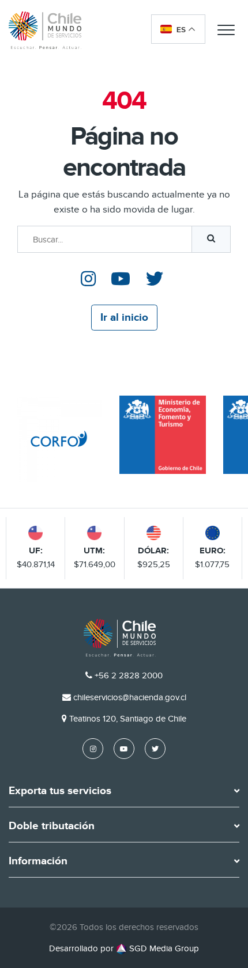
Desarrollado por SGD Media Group (124, 948)
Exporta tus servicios (60, 791)
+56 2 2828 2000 (129, 675)
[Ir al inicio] (45, 30)
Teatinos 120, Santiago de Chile (127, 718)
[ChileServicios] (120, 637)
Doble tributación (52, 826)
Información (38, 861)
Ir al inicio (124, 317)
